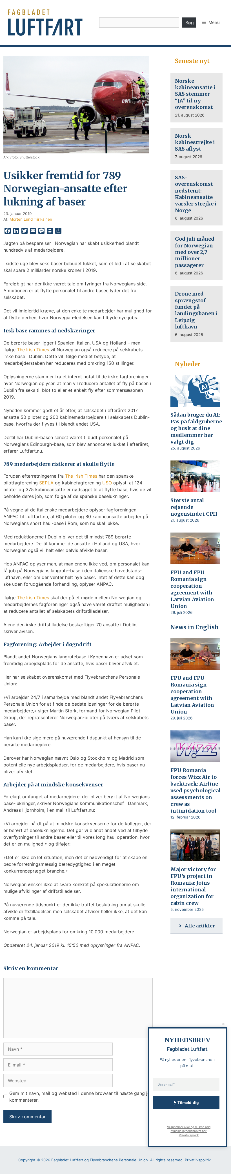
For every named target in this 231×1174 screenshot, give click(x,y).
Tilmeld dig (188, 1102)
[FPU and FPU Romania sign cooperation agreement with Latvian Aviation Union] (195, 560)
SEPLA (46, 483)
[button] (210, 22)
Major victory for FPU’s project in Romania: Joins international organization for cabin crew (193, 886)
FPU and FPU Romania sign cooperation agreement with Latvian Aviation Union (192, 589)
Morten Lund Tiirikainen (31, 219)
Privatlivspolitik (189, 1135)
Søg (189, 22)
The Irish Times (33, 349)
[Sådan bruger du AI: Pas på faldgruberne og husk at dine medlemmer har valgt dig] (195, 403)
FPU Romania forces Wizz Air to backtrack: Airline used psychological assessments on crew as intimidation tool (195, 790)
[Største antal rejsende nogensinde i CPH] (195, 488)
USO (107, 483)
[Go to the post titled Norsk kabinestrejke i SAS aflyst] (196, 146)
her (204, 1131)
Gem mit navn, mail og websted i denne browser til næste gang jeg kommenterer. (81, 1096)
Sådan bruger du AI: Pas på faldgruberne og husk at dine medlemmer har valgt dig (196, 428)
